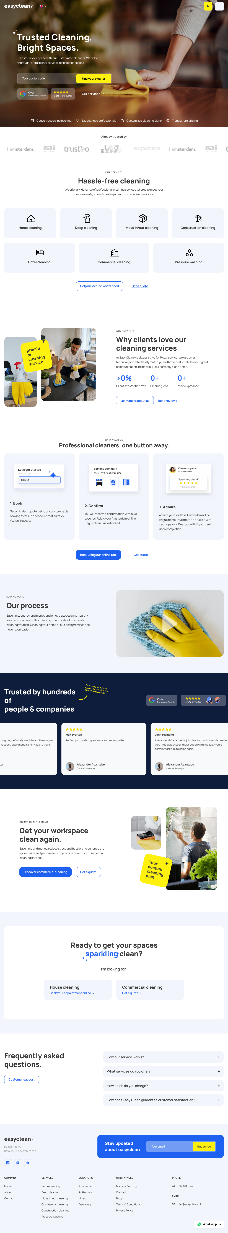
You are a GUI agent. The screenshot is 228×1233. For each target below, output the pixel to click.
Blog (119, 1198)
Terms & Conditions (128, 1204)
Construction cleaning (55, 1210)
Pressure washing (53, 1216)
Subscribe (204, 1146)
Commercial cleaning (55, 1204)
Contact (9, 1198)
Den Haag (85, 1204)
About (8, 1192)
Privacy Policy (124, 1210)
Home (8, 1186)
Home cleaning (51, 1186)
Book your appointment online (70, 993)
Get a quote (130, 993)
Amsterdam (86, 1186)
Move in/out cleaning (55, 1198)
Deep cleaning (50, 1192)
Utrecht (84, 1198)
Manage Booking (126, 1186)
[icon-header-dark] (19, 1138)
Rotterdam (85, 1192)
